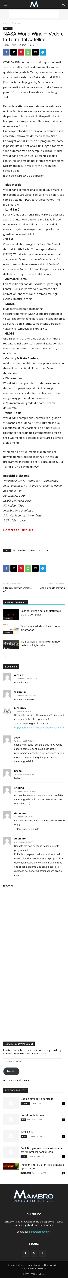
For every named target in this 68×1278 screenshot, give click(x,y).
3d (14, 550)
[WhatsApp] (28, 52)
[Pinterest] (21, 52)
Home (6, 23)
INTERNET (25, 1103)
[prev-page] (5, 657)
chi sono (42, 1268)
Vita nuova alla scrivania (52, 588)
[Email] (35, 52)
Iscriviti (11, 1071)
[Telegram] (43, 52)
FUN (23, 1120)
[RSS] (34, 1253)
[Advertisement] (34, 14)
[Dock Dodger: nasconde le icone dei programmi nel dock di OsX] (11, 1152)
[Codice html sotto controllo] (11, 1103)
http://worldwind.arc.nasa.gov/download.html (39, 727)
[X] (13, 52)
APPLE (24, 1156)
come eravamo (29, 1268)
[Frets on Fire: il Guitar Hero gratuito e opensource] (11, 1166)
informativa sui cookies (37, 1265)
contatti (53, 1265)
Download (16, 23)
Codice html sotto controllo (37, 1098)
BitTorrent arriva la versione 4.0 (17, 590)
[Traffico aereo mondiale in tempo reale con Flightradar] (11, 644)
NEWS (24, 1136)
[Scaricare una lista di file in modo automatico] (11, 629)
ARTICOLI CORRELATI (15, 602)
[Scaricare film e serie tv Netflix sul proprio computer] (11, 614)
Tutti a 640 (27, 1131)
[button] (5, 4)
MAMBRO (20, 708)
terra (46, 550)
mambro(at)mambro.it (39, 1231)
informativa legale (16, 1265)
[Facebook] (6, 52)
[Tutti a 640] (11, 1136)
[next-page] (10, 657)
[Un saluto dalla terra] (11, 1119)
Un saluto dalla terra (32, 1115)
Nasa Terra (35, 550)
